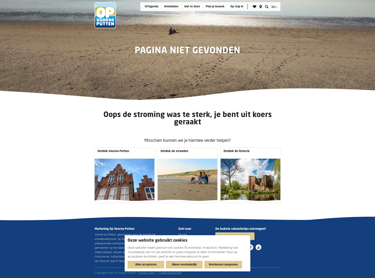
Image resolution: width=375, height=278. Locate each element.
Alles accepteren (146, 264)
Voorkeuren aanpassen (223, 264)
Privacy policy (147, 272)
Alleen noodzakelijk (184, 264)
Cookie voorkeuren (169, 272)
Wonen (182, 234)
